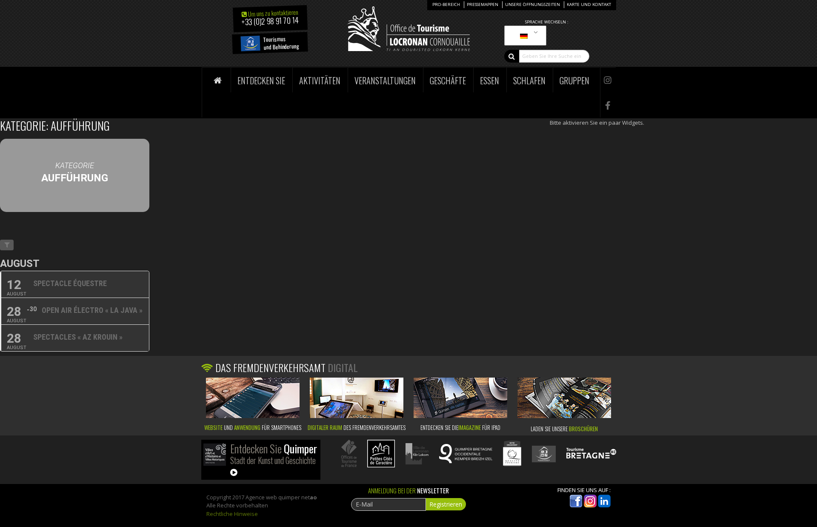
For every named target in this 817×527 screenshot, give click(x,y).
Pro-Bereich (446, 4)
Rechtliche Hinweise (232, 514)
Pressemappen (482, 4)
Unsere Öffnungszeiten (532, 4)
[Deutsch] (523, 36)
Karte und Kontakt (589, 4)
